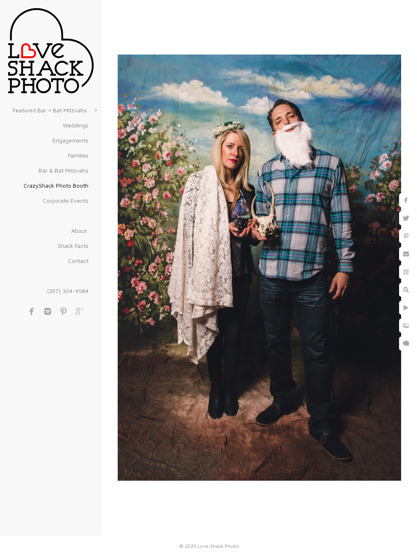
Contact (78, 260)
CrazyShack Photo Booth (56, 185)
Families (78, 155)
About (79, 230)
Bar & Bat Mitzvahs (63, 170)
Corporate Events (65, 200)
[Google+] (79, 311)
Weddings (75, 125)
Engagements (70, 140)
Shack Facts (73, 245)
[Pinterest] (63, 311)
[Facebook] (32, 311)
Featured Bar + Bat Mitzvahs (50, 110)
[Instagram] (48, 311)
